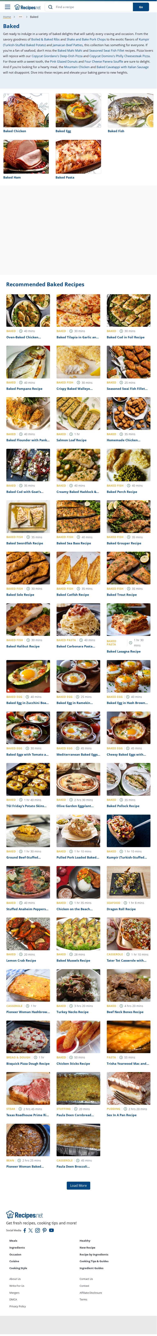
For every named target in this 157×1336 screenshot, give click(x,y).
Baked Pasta (65, 177)
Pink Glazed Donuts (64, 61)
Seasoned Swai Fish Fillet (106, 50)
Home (7, 17)
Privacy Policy (17, 1306)
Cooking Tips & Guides (94, 1261)
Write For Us (16, 1286)
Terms (83, 1299)
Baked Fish (116, 131)
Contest (84, 1286)
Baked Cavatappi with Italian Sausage (123, 67)
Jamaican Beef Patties (68, 45)
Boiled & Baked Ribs (45, 39)
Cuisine (14, 1261)
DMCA (13, 1299)
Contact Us (86, 1279)
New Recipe (87, 1247)
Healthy (85, 1240)
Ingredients (17, 1247)
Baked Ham (12, 177)
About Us (15, 1279)
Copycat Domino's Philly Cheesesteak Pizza (119, 56)
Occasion (15, 1254)
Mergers (14, 1293)
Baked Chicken (14, 131)
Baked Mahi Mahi (70, 50)
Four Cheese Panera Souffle (104, 61)
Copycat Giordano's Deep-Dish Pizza (57, 56)
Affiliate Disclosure (91, 1293)
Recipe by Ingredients (94, 1254)
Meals (13, 1240)
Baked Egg (63, 131)
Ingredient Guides (91, 1268)
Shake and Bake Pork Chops (86, 39)
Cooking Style (18, 1268)
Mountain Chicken (77, 67)
